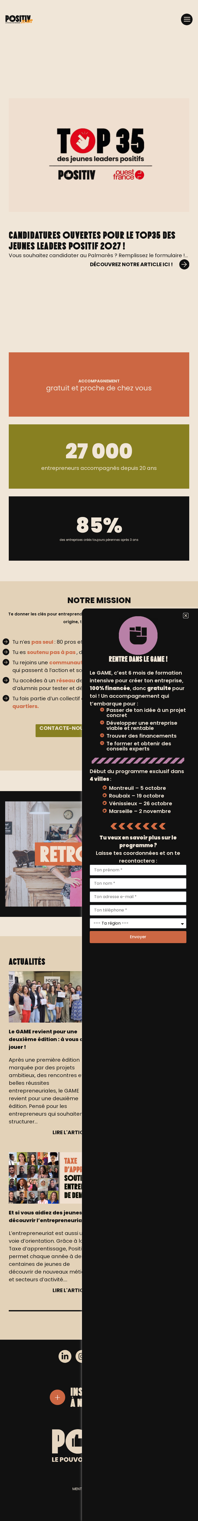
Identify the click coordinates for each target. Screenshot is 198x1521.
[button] (187, 19)
